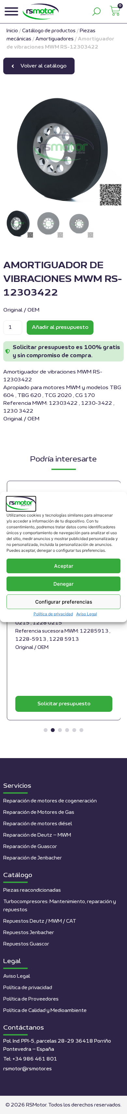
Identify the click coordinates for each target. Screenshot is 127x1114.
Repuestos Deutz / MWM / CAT (39, 921)
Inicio (12, 30)
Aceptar (63, 566)
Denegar (63, 584)
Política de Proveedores (31, 999)
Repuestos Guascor (26, 944)
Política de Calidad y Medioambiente (45, 1010)
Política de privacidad (53, 613)
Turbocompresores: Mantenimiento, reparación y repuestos (59, 905)
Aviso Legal (86, 613)
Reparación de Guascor (30, 846)
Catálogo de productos (49, 30)
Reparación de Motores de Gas (38, 812)
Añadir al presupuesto (60, 327)
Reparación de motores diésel (37, 823)
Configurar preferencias (63, 602)
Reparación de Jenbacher (32, 858)
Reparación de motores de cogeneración (50, 801)
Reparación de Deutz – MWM (37, 835)
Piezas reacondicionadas (32, 890)
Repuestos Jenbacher (28, 932)
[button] (46, 730)
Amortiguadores (54, 39)
